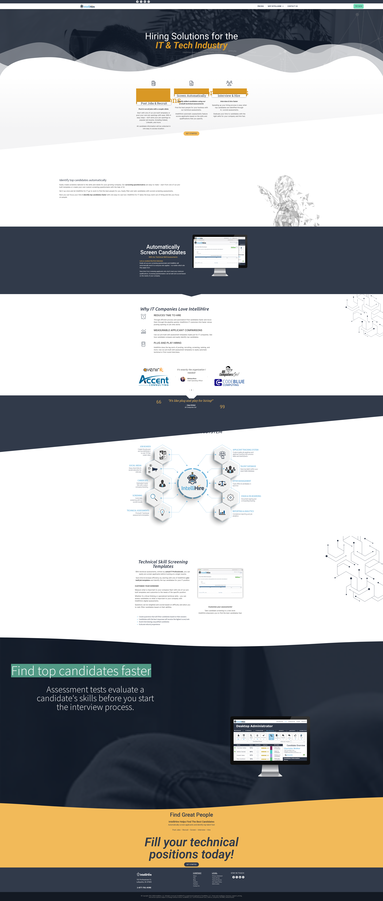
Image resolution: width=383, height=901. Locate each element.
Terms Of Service (217, 880)
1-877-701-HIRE (144, 887)
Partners (195, 884)
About (194, 876)
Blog (194, 880)
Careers (195, 882)
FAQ (194, 878)
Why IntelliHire (274, 6)
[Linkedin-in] (145, 1)
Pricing (261, 6)
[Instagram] (149, 1)
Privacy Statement (217, 876)
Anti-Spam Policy (217, 882)
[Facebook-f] (137, 1)
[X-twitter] (141, 1)
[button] (176, 377)
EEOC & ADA (215, 884)
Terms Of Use (216, 878)
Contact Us (292, 6)
